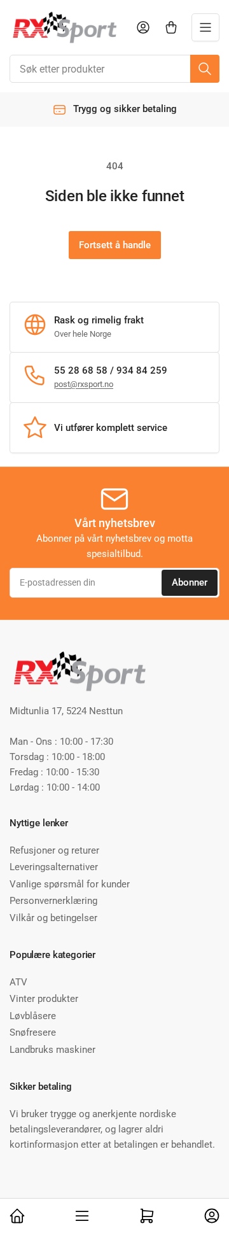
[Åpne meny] (205, 27)
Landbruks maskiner (52, 1049)
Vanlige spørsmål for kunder (70, 884)
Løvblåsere (33, 1016)
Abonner (189, 582)
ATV (18, 982)
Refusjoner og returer (54, 850)
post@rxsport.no (83, 384)
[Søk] (205, 68)
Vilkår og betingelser (53, 918)
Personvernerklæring (53, 900)
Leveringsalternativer (54, 867)
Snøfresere (33, 1032)
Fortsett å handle (115, 245)
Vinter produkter (44, 998)
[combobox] (114, 69)
